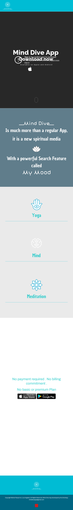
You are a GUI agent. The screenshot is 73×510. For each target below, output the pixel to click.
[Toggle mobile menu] (69, 3)
